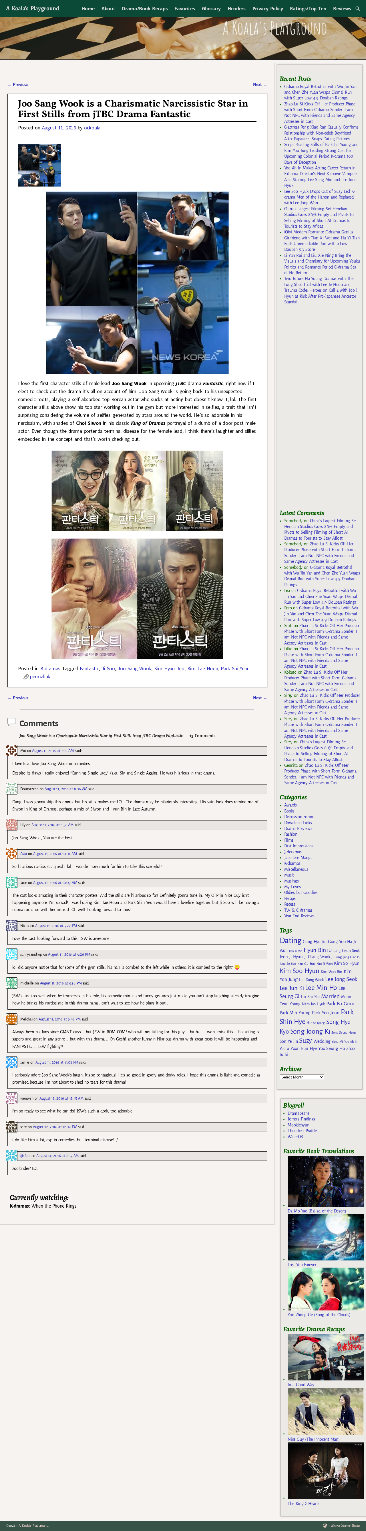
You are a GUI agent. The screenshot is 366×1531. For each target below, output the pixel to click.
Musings (291, 881)
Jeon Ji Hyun (291, 956)
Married (330, 996)
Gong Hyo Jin (315, 941)
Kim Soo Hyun (299, 970)
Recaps (290, 898)
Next (260, 84)
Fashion (290, 834)
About (108, 8)
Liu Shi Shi (310, 996)
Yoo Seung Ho (331, 1048)
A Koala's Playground (32, 8)
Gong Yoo (337, 941)
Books (289, 811)
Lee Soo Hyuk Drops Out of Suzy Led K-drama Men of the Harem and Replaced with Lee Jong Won (319, 197)
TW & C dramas (298, 910)
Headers (237, 8)
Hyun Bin (315, 950)
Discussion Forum (299, 816)
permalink (40, 676)
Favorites (184, 8)
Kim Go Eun (306, 964)
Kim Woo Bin (331, 972)
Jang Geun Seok (346, 950)
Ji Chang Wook (317, 957)
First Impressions (298, 846)
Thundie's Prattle (302, 1130)
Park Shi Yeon (235, 668)
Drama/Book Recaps (145, 8)
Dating (290, 940)
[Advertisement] (322, 409)
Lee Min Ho (321, 987)
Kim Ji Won (325, 964)
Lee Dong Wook (311, 980)
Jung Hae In (351, 957)
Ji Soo (108, 668)
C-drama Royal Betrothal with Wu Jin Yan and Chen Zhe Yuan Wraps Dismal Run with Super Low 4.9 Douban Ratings (320, 92)
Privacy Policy (267, 8)
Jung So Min (288, 963)
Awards (290, 805)
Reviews (342, 8)
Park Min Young (295, 1012)
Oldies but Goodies (300, 892)
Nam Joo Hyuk (313, 1004)
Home (88, 8)
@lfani (25, 1156)
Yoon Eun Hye (304, 1048)
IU (329, 950)
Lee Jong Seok (341, 979)
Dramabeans (298, 1113)
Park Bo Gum (340, 1003)
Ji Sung (336, 957)
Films (288, 840)
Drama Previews (298, 828)
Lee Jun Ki (292, 988)
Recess (289, 904)
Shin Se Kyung (316, 1022)
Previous (17, 84)
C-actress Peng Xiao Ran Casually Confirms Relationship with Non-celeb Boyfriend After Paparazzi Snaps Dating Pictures (321, 133)
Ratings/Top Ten (308, 8)
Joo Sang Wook (134, 668)
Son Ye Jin (289, 1041)
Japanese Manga (298, 857)
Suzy (305, 1040)
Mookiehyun (298, 1125)
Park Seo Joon (325, 1012)
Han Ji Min (296, 950)
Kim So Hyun (346, 963)
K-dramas (50, 668)
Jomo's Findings (301, 1119)
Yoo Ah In (350, 1041)
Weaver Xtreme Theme (345, 1526)
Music (289, 875)
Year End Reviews (299, 916)
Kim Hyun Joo (169, 668)
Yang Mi (337, 1042)
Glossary (211, 8)
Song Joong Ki (310, 1031)
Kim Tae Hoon (202, 668)
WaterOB (295, 1136)
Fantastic (89, 668)
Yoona (284, 1048)
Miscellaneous (296, 869)
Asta (23, 854)
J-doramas (293, 852)
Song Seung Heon (343, 1032)
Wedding (321, 1041)
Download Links (298, 822)
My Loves (292, 886)
